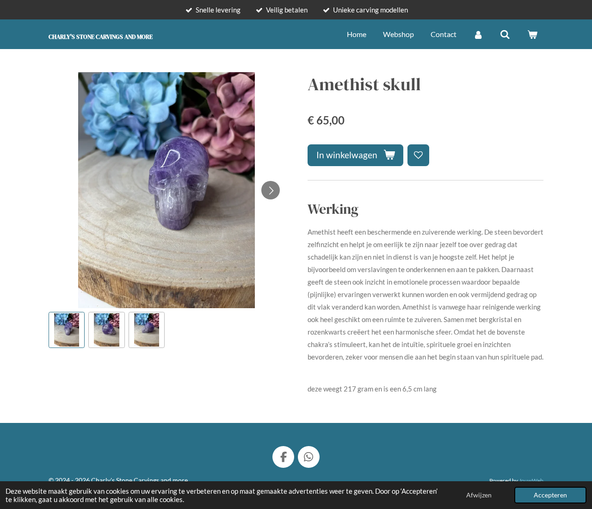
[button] (67, 330)
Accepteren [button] (550, 495)
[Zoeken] (505, 34)
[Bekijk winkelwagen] (532, 34)
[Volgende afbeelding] (270, 190)
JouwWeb (531, 480)
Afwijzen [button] (479, 495)
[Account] (478, 34)
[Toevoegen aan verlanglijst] (418, 155)
